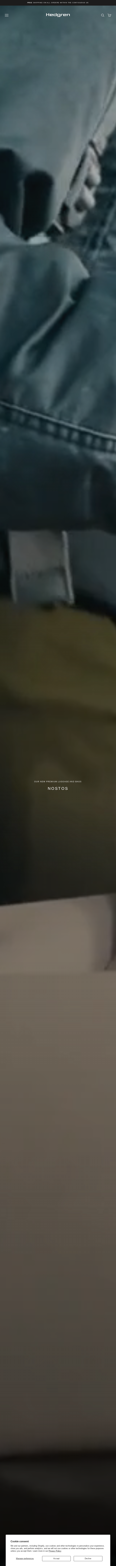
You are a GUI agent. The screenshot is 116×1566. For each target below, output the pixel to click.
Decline (88, 1558)
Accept (56, 1558)
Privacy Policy (55, 1551)
